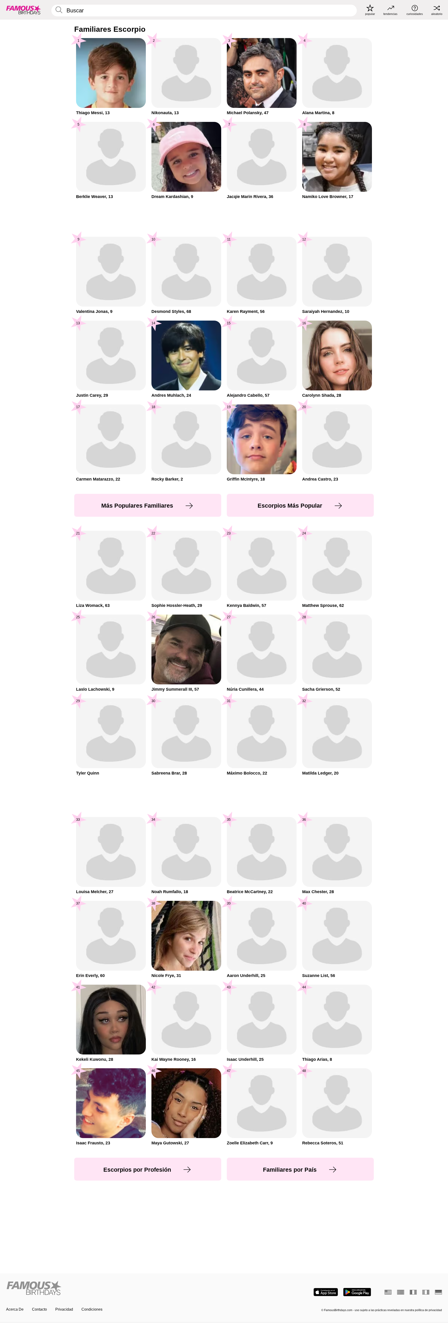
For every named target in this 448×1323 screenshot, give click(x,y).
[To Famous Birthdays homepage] (24, 9)
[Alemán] (438, 1292)
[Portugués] (400, 1292)
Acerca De (15, 1309)
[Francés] (413, 1292)
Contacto (39, 1309)
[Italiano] (425, 1292)
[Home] (113, 1288)
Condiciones (91, 1309)
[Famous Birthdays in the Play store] (357, 1292)
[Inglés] (388, 1292)
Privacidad (64, 1309)
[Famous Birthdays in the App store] (326, 1292)
